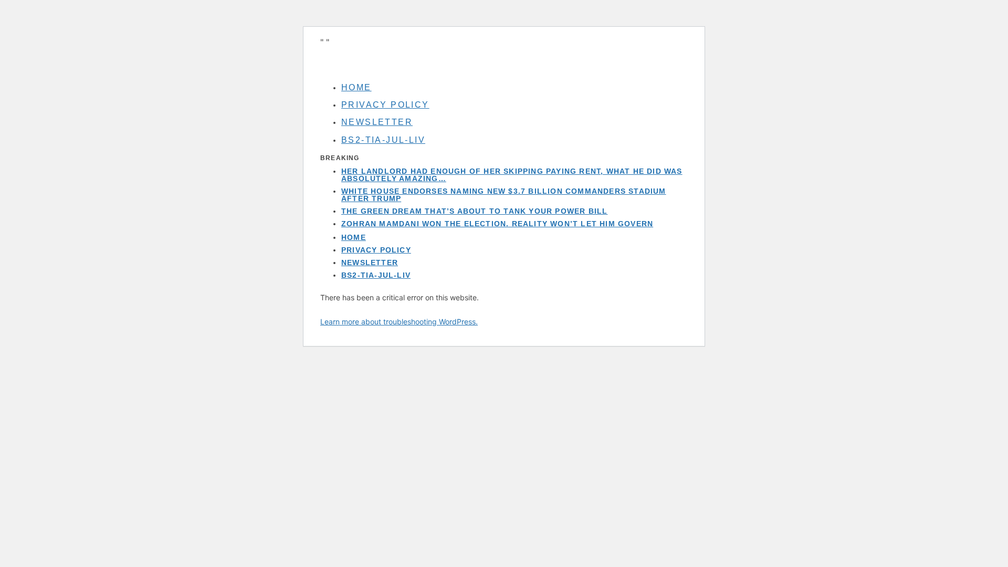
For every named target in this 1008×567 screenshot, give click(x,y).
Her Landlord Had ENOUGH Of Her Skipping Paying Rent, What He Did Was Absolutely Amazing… (511, 175)
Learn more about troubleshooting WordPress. (399, 321)
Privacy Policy (385, 104)
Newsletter (377, 122)
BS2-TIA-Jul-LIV (383, 139)
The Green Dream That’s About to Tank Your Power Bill (474, 211)
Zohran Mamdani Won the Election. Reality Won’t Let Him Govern (497, 223)
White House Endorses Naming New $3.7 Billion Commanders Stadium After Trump (503, 195)
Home (356, 87)
